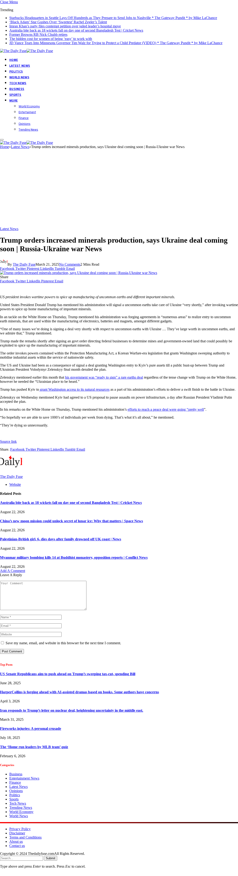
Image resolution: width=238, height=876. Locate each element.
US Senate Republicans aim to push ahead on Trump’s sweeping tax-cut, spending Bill (67, 674)
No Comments (69, 264)
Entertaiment (27, 112)
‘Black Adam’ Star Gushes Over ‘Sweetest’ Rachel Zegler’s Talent (58, 22)
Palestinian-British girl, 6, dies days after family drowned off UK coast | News (60, 539)
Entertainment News (24, 778)
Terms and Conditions (25, 837)
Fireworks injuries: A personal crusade (30, 729)
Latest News (19, 65)
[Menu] (2, 139)
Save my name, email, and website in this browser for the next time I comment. (63, 643)
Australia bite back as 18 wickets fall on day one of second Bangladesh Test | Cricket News (76, 30)
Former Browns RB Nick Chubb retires (38, 34)
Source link (8, 441)
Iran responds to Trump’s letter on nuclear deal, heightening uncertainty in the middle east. (71, 710)
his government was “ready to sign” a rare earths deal (104, 377)
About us (16, 841)
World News (19, 77)
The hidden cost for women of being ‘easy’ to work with (50, 39)
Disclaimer (17, 833)
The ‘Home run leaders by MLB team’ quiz (34, 747)
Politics (16, 71)
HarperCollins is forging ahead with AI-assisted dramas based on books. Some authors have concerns (79, 692)
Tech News (17, 83)
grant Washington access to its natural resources (74, 389)
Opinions (24, 123)
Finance (24, 117)
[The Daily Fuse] (27, 51)
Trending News (28, 129)
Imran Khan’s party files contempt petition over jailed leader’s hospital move (65, 26)
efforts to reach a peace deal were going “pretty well (166, 409)
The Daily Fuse (24, 264)
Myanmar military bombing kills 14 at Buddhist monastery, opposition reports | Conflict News (74, 557)
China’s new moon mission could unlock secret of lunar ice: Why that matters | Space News (71, 521)
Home (13, 59)
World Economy (29, 106)
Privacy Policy (20, 829)
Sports (15, 94)
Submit (50, 858)
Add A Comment (12, 571)
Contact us (17, 846)
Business (16, 88)
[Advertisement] (119, 189)
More (13, 100)
